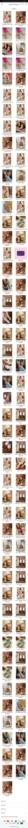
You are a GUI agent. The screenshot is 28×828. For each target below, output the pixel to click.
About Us (3, 801)
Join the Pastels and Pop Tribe (9, 816)
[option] (14, 1)
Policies (3, 812)
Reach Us (3, 809)
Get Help (3, 805)
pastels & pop (14, 4)
